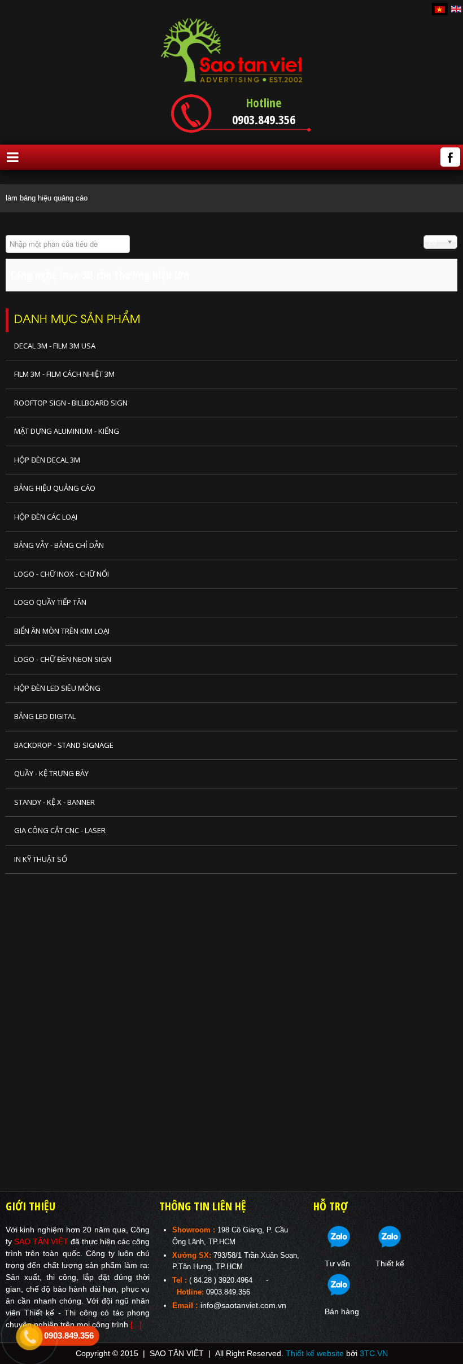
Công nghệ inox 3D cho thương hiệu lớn (99, 274)
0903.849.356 (263, 119)
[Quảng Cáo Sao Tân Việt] (231, 50)
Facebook (450, 157)
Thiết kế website (315, 1353)
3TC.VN (374, 1353)
